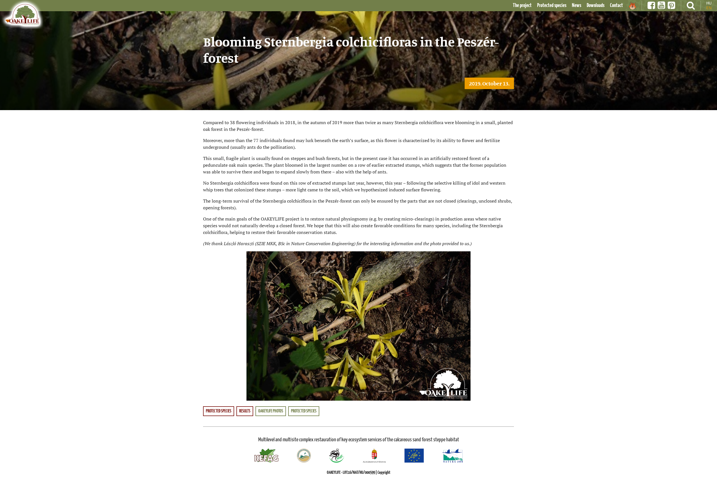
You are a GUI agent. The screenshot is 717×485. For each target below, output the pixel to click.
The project (522, 5)
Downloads (595, 5)
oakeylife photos (270, 411)
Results (244, 411)
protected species (303, 411)
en (708, 8)
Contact (616, 5)
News (576, 5)
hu (708, 3)
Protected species (551, 5)
